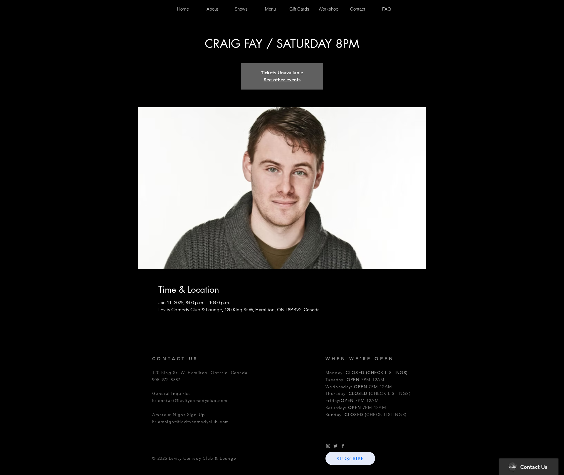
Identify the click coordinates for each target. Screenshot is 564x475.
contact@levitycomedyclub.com (192, 400)
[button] (350, 458)
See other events (282, 79)
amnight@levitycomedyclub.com (193, 421)
